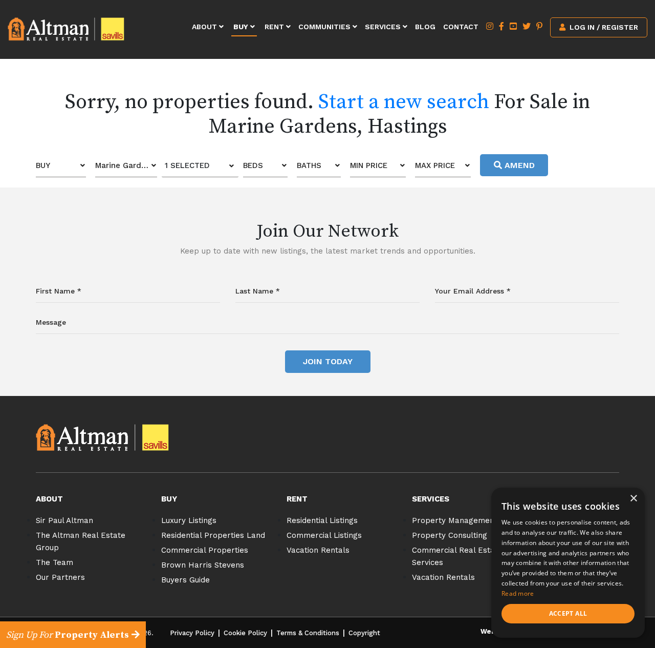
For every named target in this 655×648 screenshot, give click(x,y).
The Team (54, 562)
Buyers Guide (185, 579)
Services (384, 27)
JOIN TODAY (328, 361)
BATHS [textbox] (309, 165)
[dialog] (568, 563)
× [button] (633, 499)
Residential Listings (322, 520)
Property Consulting (449, 535)
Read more (517, 593)
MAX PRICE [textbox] (435, 165)
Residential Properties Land (213, 535)
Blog (425, 27)
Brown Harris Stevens (202, 565)
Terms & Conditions (307, 633)
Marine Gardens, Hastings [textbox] (126, 165)
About (205, 27)
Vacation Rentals (318, 550)
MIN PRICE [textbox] (368, 165)
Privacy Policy (192, 633)
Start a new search (403, 102)
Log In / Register (602, 27)
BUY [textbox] (43, 165)
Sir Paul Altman (64, 520)
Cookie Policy (245, 633)
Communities (325, 27)
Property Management (454, 520)
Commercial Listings (324, 535)
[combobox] (61, 165)
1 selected (187, 165)
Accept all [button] (568, 613)
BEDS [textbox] (253, 165)
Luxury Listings (188, 520)
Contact (460, 27)
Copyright (364, 633)
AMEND (518, 165)
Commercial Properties (204, 550)
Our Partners (60, 577)
